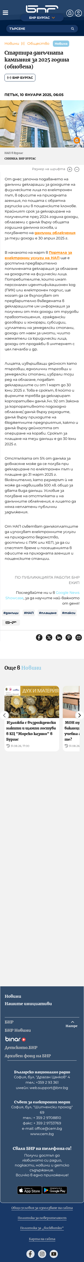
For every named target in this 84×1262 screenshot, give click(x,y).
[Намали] (77, 169)
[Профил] (78, 13)
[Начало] (42, 9)
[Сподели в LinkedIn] (58, 637)
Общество (38, 43)
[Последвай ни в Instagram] (42, 1253)
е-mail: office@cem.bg (42, 1128)
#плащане (48, 613)
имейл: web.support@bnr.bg (42, 1088)
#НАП (29, 613)
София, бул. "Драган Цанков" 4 (42, 1077)
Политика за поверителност (42, 1218)
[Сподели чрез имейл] (78, 637)
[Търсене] (72, 28)
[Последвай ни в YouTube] (53, 1253)
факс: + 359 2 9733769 (42, 1123)
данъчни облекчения (54, 233)
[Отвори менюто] (5, 12)
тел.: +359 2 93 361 (42, 1082)
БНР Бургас (22, 78)
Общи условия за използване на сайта (42, 1208)
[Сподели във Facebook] (39, 637)
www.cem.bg (42, 1134)
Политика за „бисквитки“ (42, 1228)
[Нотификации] (70, 13)
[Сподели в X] (49, 637)
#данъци (11, 613)
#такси (68, 613)
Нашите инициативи (28, 1003)
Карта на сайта (42, 1239)
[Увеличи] (69, 169)
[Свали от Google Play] (54, 1190)
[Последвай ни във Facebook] (30, 1253)
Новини (11, 43)
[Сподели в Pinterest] (68, 637)
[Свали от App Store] (29, 1190)
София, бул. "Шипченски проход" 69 (42, 1110)
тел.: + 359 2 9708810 (42, 1118)
